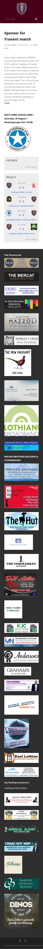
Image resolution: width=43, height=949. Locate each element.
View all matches (31, 167)
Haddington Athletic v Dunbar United (21, 233)
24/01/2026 (21, 183)
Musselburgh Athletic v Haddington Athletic (22, 220)
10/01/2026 (21, 211)
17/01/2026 (21, 197)
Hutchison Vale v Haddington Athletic (21, 206)
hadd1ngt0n (11, 45)
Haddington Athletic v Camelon (21, 192)
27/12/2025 (21, 225)
